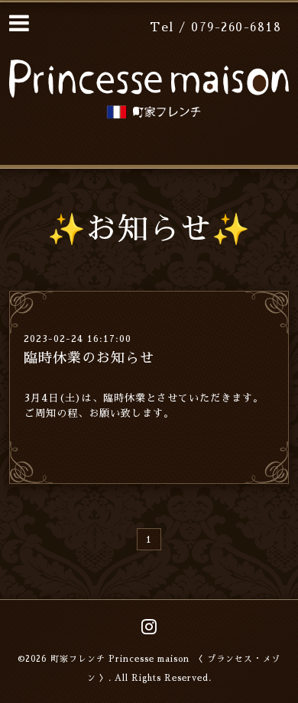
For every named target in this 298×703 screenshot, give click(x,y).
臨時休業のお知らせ (89, 358)
